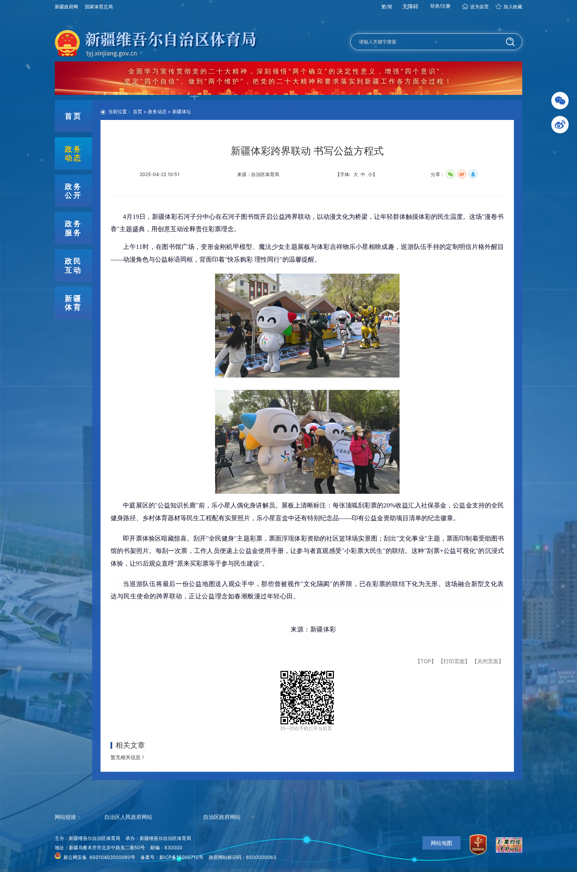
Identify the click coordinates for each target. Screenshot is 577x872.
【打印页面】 (454, 661)
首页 (137, 111)
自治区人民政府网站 (128, 817)
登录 (434, 6)
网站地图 (441, 843)
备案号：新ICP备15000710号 (172, 857)
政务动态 (157, 111)
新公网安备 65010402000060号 (99, 857)
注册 (445, 6)
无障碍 (410, 6)
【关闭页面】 (488, 661)
